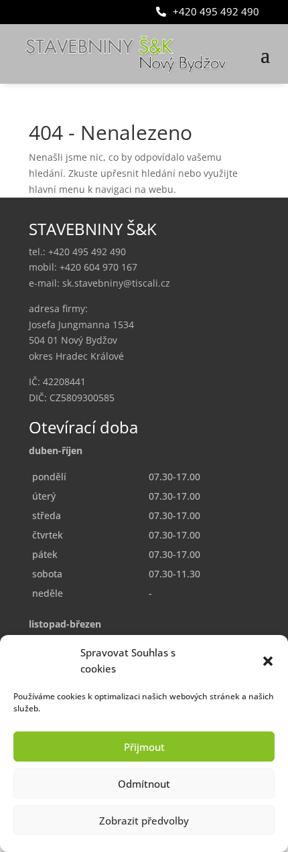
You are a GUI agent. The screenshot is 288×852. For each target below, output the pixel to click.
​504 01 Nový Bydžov (73, 340)
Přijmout (144, 747)
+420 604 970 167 (98, 267)
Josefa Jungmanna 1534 (81, 324)
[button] (268, 661)
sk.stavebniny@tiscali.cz (116, 283)
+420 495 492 (87, 251)
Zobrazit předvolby (144, 820)
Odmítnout (144, 783)
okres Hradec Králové (76, 356)
